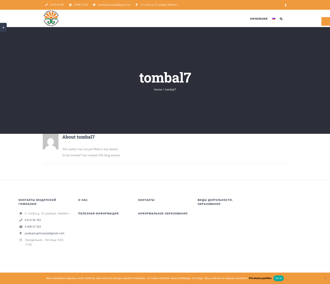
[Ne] (325, 278)
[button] (281, 18)
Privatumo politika (260, 278)
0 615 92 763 (33, 220)
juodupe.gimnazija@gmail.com (44, 233)
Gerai (278, 278)
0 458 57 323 (33, 226)
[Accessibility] (325, 21)
